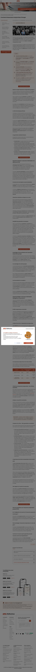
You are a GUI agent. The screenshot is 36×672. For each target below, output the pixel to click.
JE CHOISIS (18, 343)
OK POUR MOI (28, 343)
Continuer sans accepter (29, 329)
